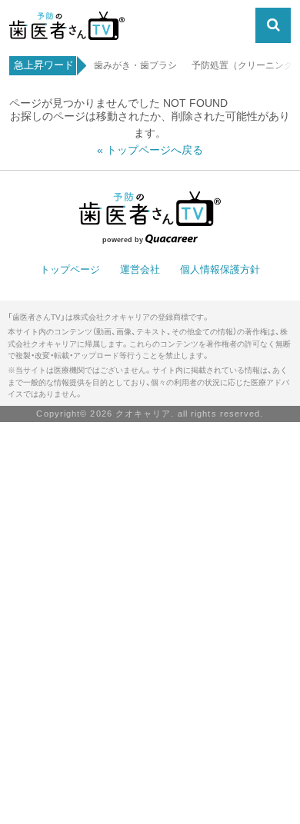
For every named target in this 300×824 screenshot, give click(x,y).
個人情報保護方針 (220, 269)
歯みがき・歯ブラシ (135, 65)
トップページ (70, 269)
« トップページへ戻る (150, 150)
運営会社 (140, 269)
